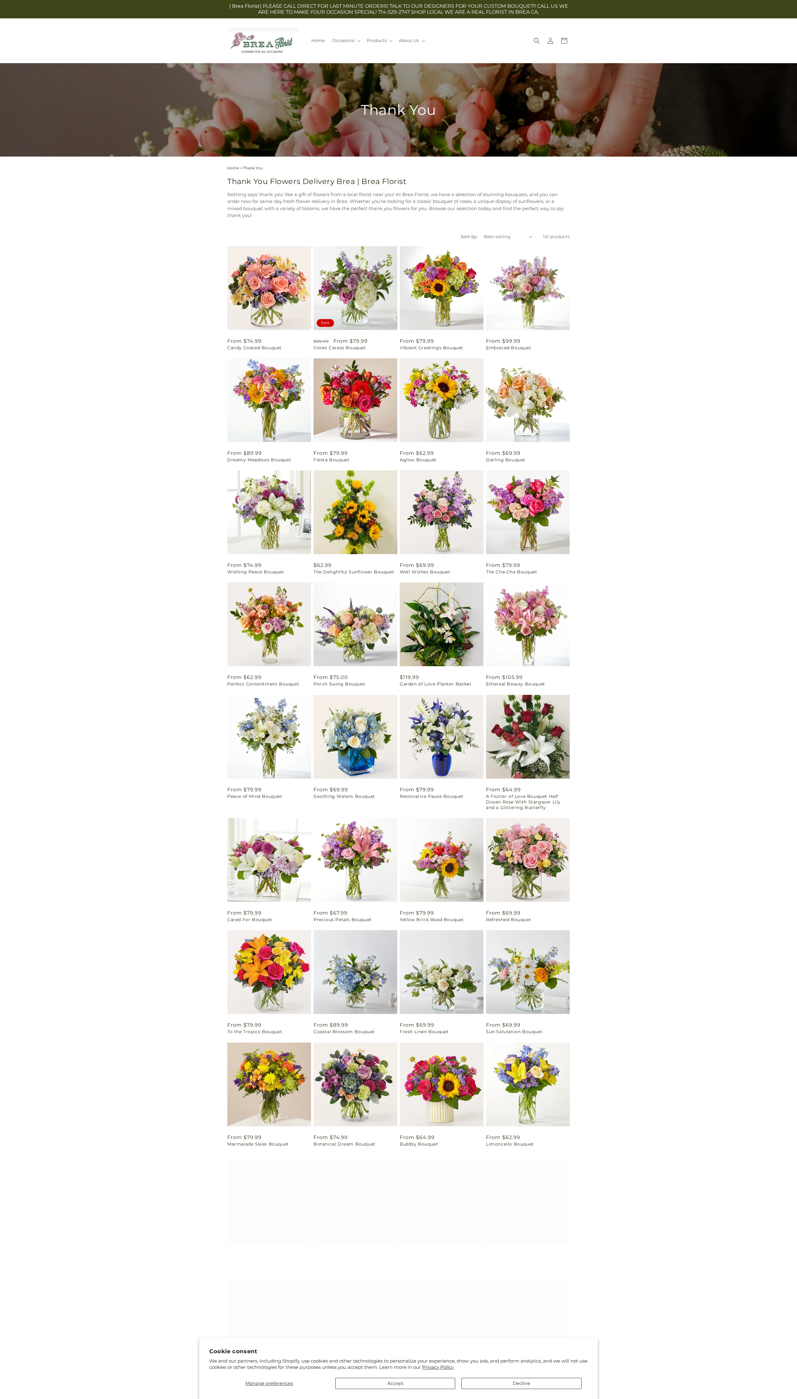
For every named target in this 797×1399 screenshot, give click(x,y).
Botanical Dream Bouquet (344, 1144)
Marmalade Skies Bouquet (258, 1144)
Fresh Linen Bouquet (424, 1031)
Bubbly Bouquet (419, 1144)
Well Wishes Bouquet (425, 572)
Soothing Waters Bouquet (344, 796)
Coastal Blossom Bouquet (344, 1031)
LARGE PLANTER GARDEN (516, 1256)
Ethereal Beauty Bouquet (515, 684)
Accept (395, 1383)
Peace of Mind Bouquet (254, 796)
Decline (521, 1383)
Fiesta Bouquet (331, 460)
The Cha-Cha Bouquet (511, 572)
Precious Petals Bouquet (343, 919)
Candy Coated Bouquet (254, 348)
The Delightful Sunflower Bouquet (354, 572)
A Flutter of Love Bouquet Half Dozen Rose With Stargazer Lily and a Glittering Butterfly (523, 802)
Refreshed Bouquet (508, 919)
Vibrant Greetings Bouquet (431, 348)
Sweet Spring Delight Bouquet (436, 1256)
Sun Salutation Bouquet (514, 1031)
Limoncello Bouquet (510, 1144)
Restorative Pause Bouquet (432, 796)
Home (233, 168)
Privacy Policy (438, 1367)
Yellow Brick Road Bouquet (432, 919)
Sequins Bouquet (247, 1256)
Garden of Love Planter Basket (435, 684)
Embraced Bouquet (508, 348)
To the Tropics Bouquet (254, 1031)
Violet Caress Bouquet (340, 348)
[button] (345, 40)
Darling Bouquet (506, 460)
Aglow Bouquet (418, 460)
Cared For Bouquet (249, 919)
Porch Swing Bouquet (339, 684)
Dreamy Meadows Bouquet (259, 460)
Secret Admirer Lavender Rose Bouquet (349, 1259)
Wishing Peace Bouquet (255, 572)
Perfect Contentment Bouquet (263, 684)
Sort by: (469, 236)
